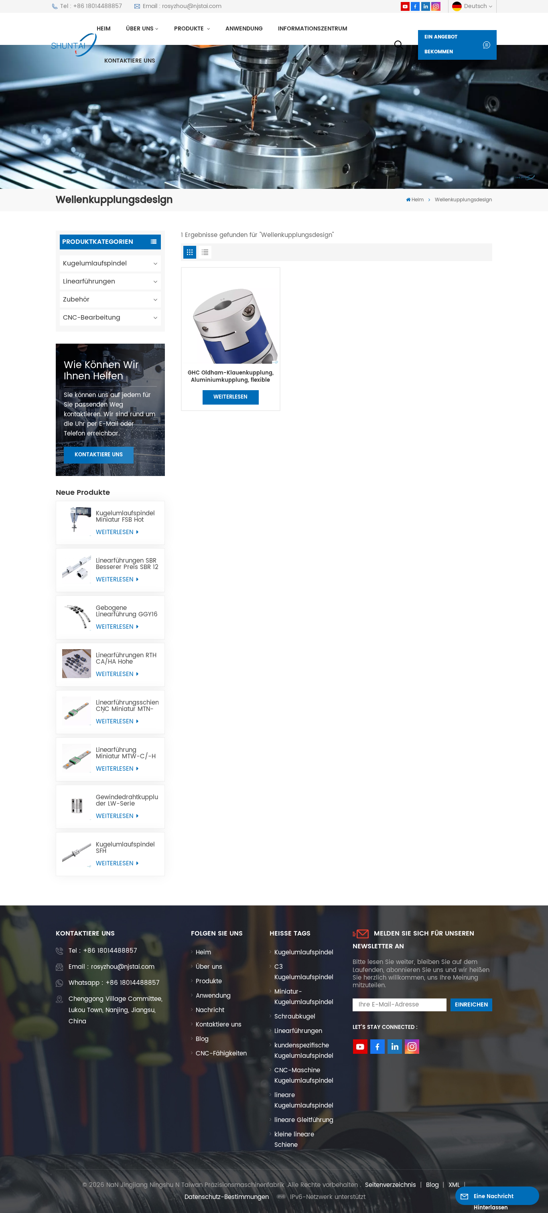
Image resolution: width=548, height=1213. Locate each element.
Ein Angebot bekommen (440, 44)
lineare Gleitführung (303, 1120)
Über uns (140, 29)
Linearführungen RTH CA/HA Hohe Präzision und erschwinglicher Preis (126, 658)
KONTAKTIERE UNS (99, 455)
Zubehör (76, 299)
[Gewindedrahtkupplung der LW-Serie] (76, 805)
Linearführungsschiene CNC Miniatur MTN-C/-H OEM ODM (127, 706)
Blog (202, 1039)
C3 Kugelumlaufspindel (303, 972)
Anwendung (244, 29)
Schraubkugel (294, 1017)
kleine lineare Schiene (294, 1140)
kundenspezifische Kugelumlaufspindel (303, 1051)
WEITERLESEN (115, 532)
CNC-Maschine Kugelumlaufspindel (303, 1075)
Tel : (103, 951)
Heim (104, 29)
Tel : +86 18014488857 (91, 6)
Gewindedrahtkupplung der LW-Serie (127, 800)
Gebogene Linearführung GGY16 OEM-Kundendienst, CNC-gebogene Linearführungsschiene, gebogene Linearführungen (127, 611)
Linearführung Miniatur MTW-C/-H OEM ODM (126, 753)
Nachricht (210, 1010)
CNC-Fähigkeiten (221, 1054)
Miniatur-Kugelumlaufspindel (303, 997)
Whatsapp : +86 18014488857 (114, 983)
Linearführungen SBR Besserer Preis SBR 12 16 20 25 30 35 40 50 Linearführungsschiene (127, 564)
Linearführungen (89, 281)
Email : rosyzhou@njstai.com (182, 6)
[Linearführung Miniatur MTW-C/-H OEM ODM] (76, 758)
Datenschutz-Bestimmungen (227, 1197)
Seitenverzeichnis (390, 1185)
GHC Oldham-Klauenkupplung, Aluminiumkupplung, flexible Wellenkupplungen (231, 377)
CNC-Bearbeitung (91, 317)
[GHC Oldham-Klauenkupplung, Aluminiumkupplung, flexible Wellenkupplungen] (230, 316)
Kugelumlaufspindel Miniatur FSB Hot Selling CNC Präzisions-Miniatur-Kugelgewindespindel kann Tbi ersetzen (127, 516)
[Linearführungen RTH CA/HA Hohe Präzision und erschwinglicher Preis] (76, 663)
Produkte (189, 29)
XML (454, 1185)
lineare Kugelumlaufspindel (303, 1100)
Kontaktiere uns (129, 61)
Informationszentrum (312, 29)
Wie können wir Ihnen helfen (101, 371)
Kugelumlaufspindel (95, 263)
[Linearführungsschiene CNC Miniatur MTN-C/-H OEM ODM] (76, 711)
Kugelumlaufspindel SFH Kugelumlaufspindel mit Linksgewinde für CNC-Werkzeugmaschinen (127, 848)
